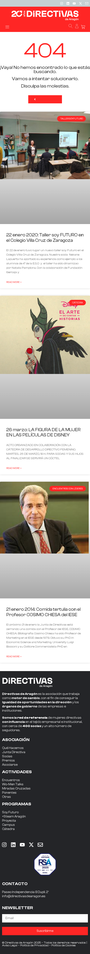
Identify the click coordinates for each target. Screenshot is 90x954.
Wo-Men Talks (12, 784)
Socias (7, 756)
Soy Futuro (10, 812)
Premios (8, 760)
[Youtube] (74, 3)
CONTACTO (15, 883)
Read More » (14, 282)
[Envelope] (40, 845)
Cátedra (8, 829)
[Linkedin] (68, 3)
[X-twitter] (80, 3)
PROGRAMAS (16, 804)
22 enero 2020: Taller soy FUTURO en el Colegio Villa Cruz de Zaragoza (45, 237)
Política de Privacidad (34, 945)
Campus (8, 825)
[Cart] (83, 27)
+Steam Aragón (14, 816)
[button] (7, 26)
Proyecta (9, 820)
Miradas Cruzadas (16, 788)
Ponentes (9, 792)
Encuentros (11, 780)
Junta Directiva (13, 752)
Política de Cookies (63, 945)
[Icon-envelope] (87, 3)
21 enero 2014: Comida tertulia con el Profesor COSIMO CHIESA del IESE (43, 612)
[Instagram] (61, 3)
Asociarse (10, 764)
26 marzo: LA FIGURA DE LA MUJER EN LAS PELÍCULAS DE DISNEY (43, 432)
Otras (6, 797)
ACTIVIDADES (17, 771)
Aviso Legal (9, 945)
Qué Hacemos (13, 748)
